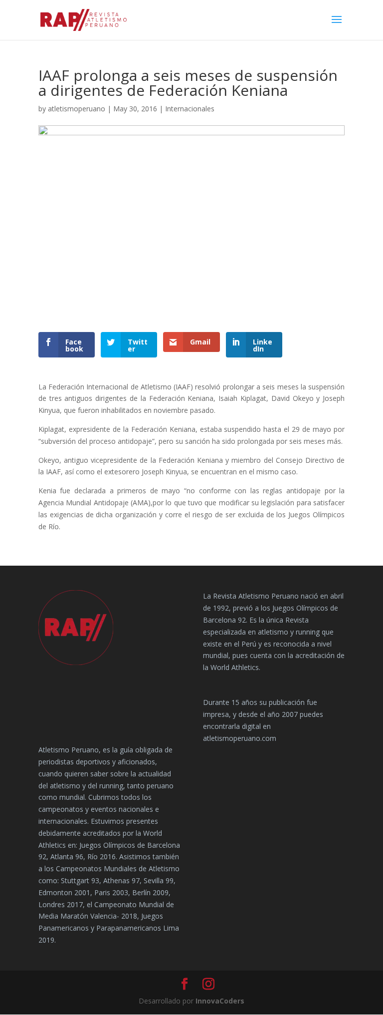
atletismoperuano (76, 108)
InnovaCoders (219, 1001)
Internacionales (189, 108)
